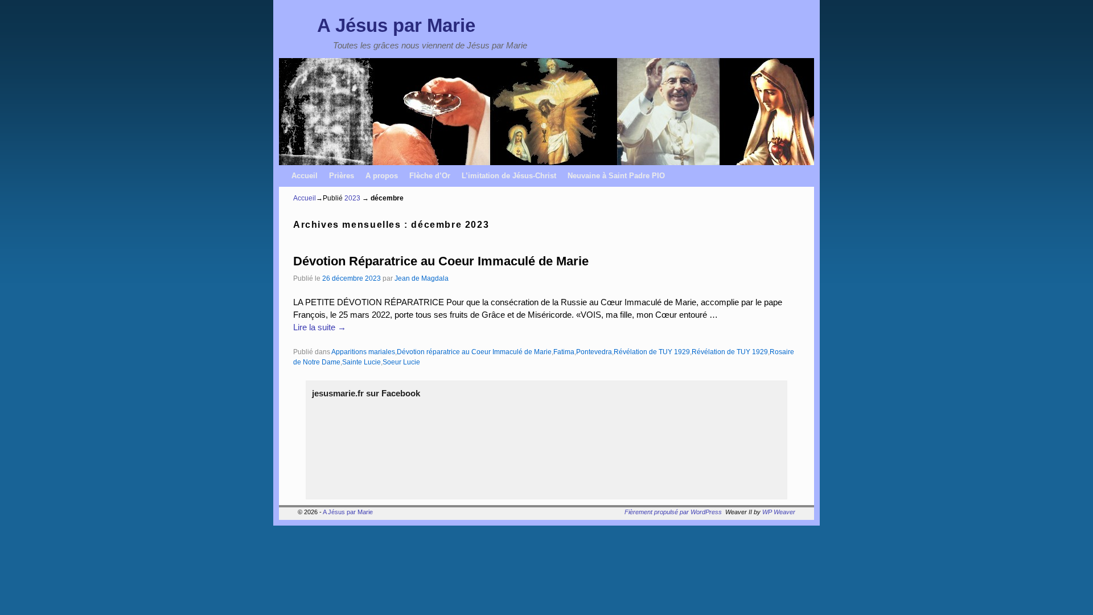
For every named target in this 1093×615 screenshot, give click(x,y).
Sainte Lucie (361, 362)
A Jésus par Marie (396, 25)
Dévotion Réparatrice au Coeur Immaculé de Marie (441, 261)
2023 (352, 198)
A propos (381, 175)
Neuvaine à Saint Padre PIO (616, 175)
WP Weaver (778, 512)
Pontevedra (594, 351)
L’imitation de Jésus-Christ (509, 175)
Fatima (563, 351)
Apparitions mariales (363, 351)
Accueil (304, 175)
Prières (341, 175)
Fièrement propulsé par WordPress (673, 512)
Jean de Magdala (422, 278)
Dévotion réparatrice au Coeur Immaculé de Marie (474, 351)
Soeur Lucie (401, 362)
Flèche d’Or (429, 175)
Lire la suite (319, 327)
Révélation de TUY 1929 (652, 351)
